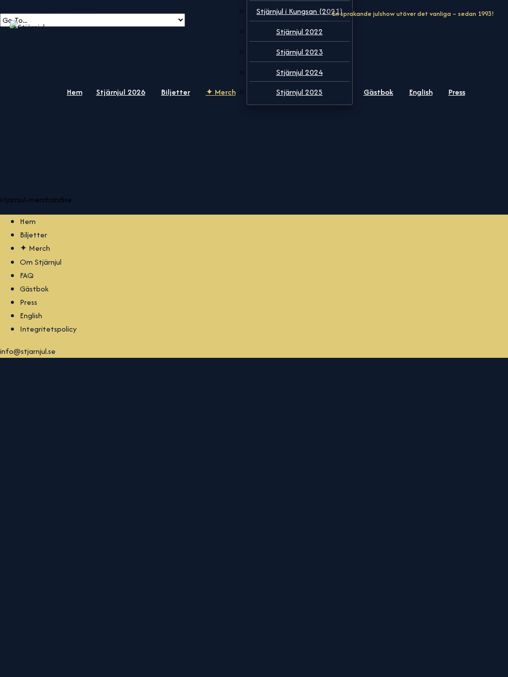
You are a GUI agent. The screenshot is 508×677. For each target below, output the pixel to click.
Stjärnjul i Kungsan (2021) (299, 11)
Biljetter (175, 92)
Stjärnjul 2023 (299, 51)
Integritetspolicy (48, 329)
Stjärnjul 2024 (299, 72)
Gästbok (378, 92)
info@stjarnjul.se (28, 351)
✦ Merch (221, 92)
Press (456, 92)
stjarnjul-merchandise (36, 199)
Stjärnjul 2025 (299, 92)
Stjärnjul (23, 40)
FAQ (27, 275)
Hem (74, 92)
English (421, 92)
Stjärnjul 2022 (299, 31)
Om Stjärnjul (41, 262)
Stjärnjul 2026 (120, 92)
